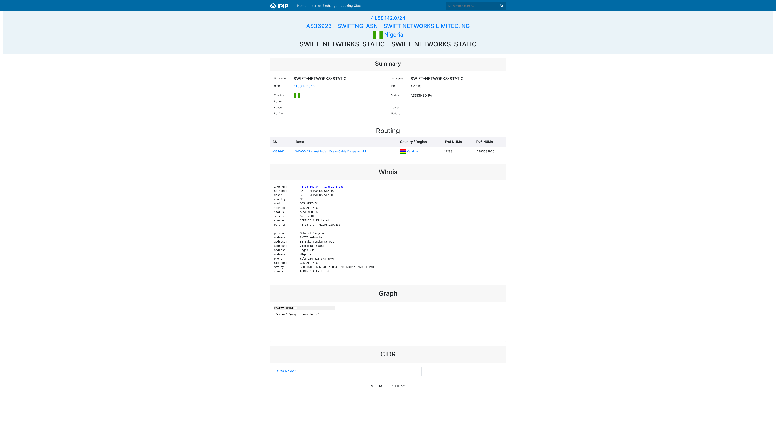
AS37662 (278, 151)
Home (301, 6)
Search (501, 5)
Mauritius (413, 151)
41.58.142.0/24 (388, 18)
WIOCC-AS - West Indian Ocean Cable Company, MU (330, 151)
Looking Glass (351, 6)
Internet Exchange (323, 6)
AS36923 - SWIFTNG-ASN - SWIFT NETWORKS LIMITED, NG (388, 26)
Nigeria (393, 34)
